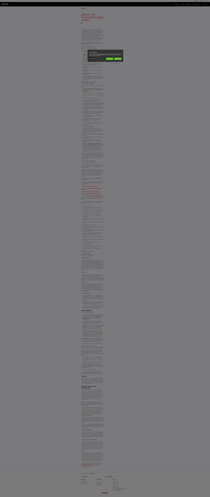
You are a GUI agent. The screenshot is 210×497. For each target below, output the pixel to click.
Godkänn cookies (118, 58)
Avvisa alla (109, 58)
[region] (105, 56)
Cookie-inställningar (92, 58)
